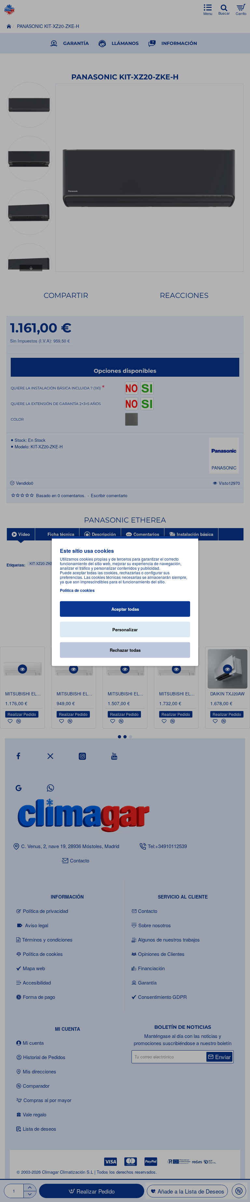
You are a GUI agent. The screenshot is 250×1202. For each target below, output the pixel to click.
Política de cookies (77, 590)
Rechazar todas (125, 650)
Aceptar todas (125, 609)
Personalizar (125, 629)
